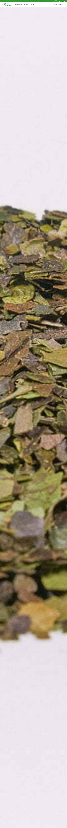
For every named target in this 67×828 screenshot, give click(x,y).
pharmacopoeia (18, 4)
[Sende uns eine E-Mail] (57, 1)
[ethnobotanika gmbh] (7, 4)
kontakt (32, 4)
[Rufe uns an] (58, 1)
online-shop (26, 4)
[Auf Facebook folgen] (53, 1)
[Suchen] (13, 4)
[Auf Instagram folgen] (55, 1)
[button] (19, 1)
